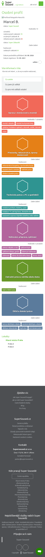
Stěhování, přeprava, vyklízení (22, 237)
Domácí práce (11, 525)
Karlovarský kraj (22, 504)
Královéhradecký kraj (22, 485)
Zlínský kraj (22, 511)
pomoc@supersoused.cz (24, 459)
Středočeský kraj (22, 502)
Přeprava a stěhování (29, 527)
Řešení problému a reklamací (22, 426)
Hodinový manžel (8, 522)
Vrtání (17, 522)
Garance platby (22, 423)
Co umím (9, 79)
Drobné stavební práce (25, 525)
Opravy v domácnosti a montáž (22, 113)
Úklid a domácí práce (22, 311)
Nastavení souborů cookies (22, 437)
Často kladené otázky (22, 403)
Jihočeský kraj (23, 499)
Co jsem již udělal (12, 84)
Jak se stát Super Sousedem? (22, 400)
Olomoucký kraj (22, 492)
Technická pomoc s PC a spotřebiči (22, 195)
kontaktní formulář (24, 456)
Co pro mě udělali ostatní (16, 89)
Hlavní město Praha (22, 481)
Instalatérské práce (27, 522)
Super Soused (22, 540)
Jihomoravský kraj (22, 483)
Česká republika (23, 476)
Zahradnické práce (14, 527)
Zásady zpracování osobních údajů (22, 432)
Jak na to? (33, 5)
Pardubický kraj (22, 488)
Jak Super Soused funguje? (22, 397)
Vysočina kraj (22, 509)
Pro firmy (22, 408)
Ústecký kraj (22, 506)
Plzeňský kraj (22, 497)
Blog (22, 406)
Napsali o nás (22, 429)
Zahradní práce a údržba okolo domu (22, 277)
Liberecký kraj (22, 490)
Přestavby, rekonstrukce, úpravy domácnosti (22, 153)
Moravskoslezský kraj (22, 495)
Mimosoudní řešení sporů (23, 434)
